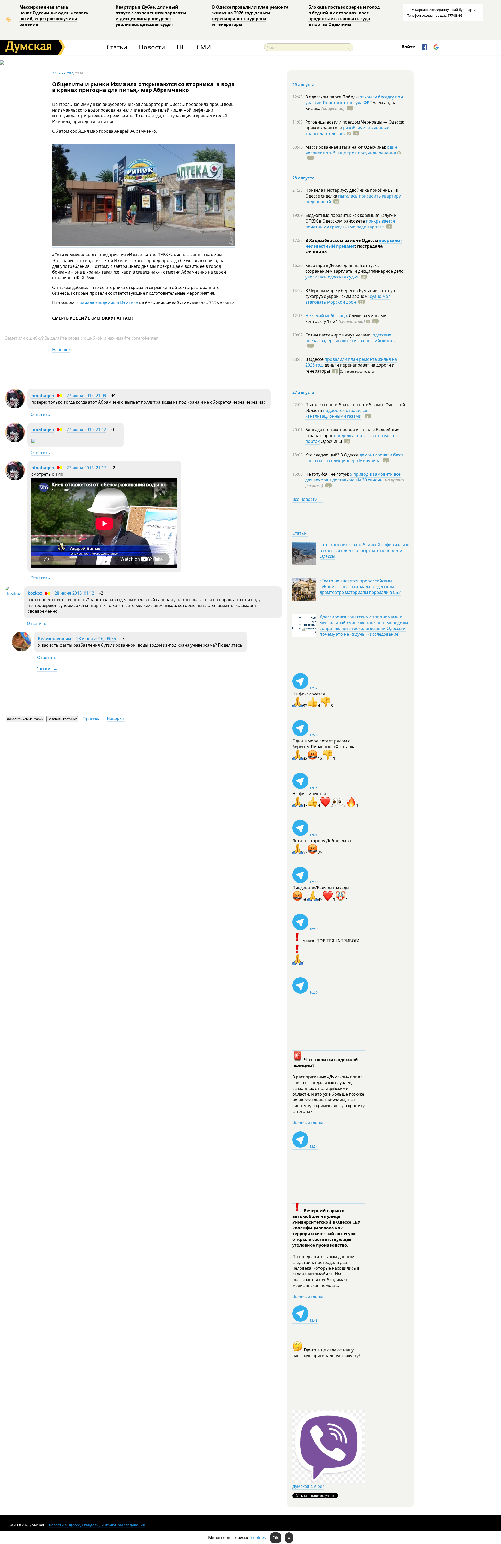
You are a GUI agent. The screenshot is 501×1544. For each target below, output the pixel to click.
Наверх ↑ (61, 349)
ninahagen (42, 395)
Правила (91, 719)
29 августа (303, 85)
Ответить (40, 414)
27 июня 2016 (62, 73)
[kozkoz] (13, 593)
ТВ (179, 47)
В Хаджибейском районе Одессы (342, 240)
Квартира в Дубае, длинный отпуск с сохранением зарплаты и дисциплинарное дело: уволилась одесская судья (151, 15)
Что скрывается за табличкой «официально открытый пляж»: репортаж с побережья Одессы (364, 550)
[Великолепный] (21, 650)
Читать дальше (308, 1123)
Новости (152, 47)
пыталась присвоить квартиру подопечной (353, 199)
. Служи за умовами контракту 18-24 (345, 318)
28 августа (303, 178)
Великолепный (54, 638)
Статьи (116, 47)
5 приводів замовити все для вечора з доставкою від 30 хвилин (353, 477)
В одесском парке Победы (332, 97)
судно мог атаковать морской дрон (347, 299)
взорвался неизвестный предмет (353, 243)
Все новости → (307, 499)
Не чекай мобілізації (326, 315)
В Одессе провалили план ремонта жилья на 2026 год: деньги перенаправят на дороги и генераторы (250, 15)
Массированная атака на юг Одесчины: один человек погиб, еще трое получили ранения (54, 15)
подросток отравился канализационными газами (336, 413)
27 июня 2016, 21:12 (86, 429)
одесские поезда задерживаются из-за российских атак (352, 338)
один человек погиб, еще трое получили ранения (351, 150)
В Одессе (315, 359)
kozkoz (35, 593)
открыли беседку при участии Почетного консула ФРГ (354, 100)
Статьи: (300, 533)
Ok (275, 1538)
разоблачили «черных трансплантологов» (347, 130)
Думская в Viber (308, 1486)
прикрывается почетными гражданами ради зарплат (350, 224)
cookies (258, 1538)
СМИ (203, 47)
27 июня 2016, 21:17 (86, 468)
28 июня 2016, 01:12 (74, 593)
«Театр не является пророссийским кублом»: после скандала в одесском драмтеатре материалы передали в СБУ (360, 586)
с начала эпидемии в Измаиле (107, 303)
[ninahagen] (15, 407)
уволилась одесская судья (332, 277)
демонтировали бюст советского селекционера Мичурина (354, 457)
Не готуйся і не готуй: (327, 474)
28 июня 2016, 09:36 (96, 638)
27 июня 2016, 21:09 (86, 395)
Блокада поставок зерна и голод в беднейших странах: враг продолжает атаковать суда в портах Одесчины (344, 15)
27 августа (303, 392)
